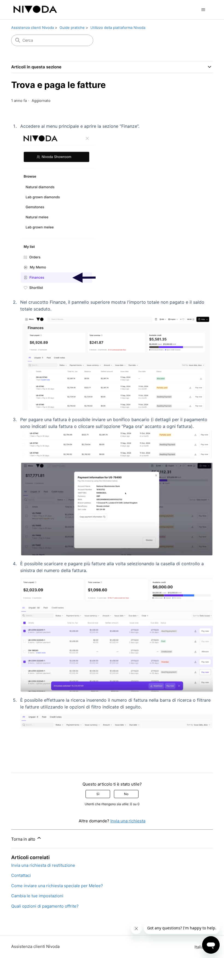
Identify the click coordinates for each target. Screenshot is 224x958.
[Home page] (35, 10)
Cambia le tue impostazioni (37, 895)
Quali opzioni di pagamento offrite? (45, 906)
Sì (97, 794)
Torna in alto (23, 839)
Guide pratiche (72, 27)
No (126, 794)
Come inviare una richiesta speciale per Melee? (57, 885)
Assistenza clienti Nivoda (32, 27)
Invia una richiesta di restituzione (43, 865)
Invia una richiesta (127, 820)
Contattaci (21, 875)
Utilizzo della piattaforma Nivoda (117, 27)
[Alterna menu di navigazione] (203, 9)
